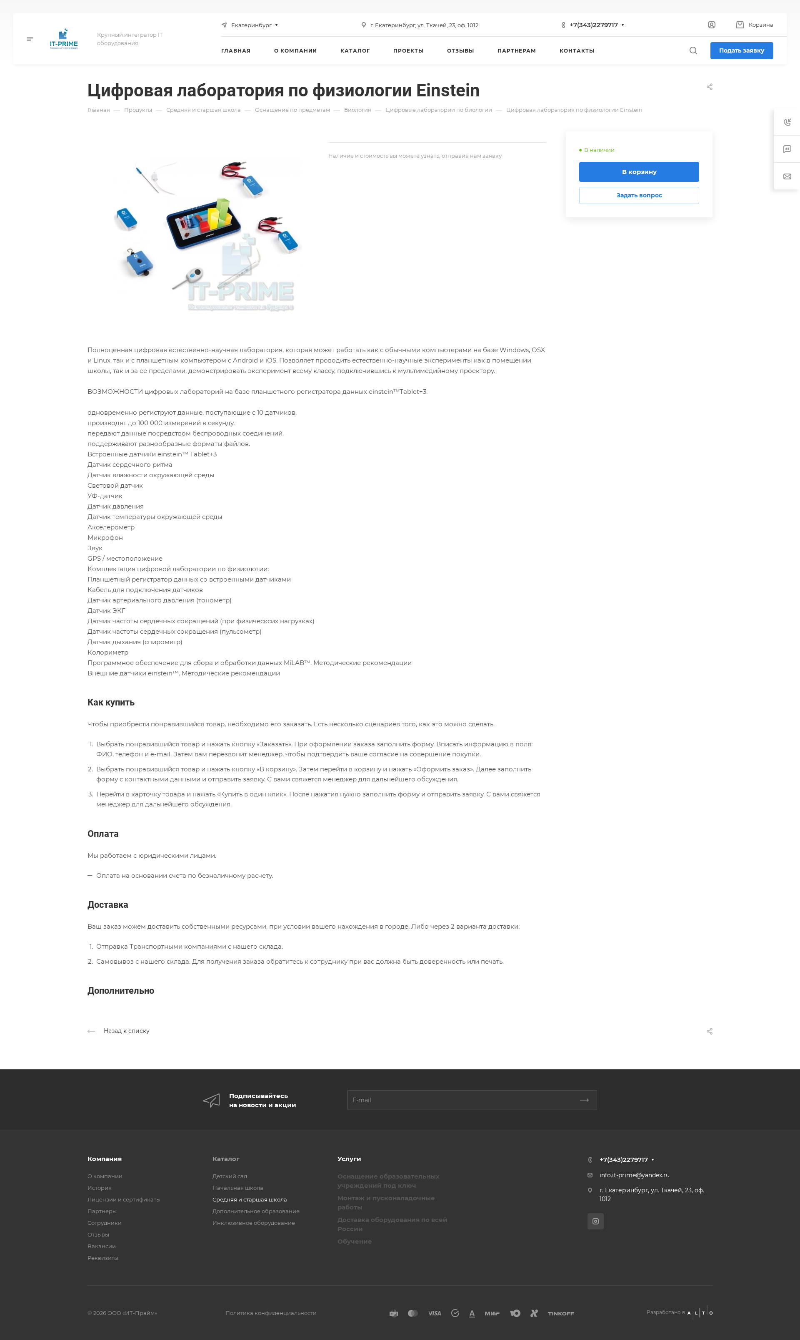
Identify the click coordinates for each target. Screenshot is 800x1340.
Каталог (226, 1159)
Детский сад (229, 1176)
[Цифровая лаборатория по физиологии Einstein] (208, 225)
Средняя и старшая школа (249, 1199)
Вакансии (102, 1246)
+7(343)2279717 (594, 25)
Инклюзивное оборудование (253, 1222)
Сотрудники (105, 1222)
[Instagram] (596, 1221)
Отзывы (98, 1234)
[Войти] (711, 25)
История (100, 1187)
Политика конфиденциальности (271, 1313)
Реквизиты (103, 1257)
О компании (105, 1176)
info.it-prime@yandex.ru (635, 1175)
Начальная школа (237, 1187)
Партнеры (102, 1211)
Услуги (349, 1159)
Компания (105, 1159)
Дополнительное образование (256, 1211)
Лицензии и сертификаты (124, 1199)
